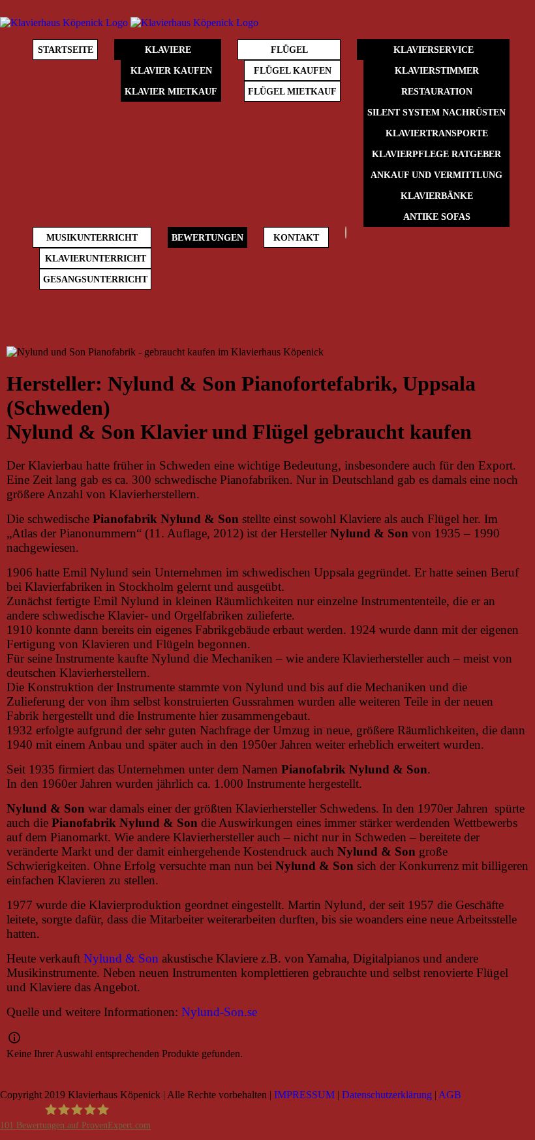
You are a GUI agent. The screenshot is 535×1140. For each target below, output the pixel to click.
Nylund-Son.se (219, 1012)
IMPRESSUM (304, 1094)
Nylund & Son (121, 958)
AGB (449, 1094)
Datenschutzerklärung (387, 1094)
